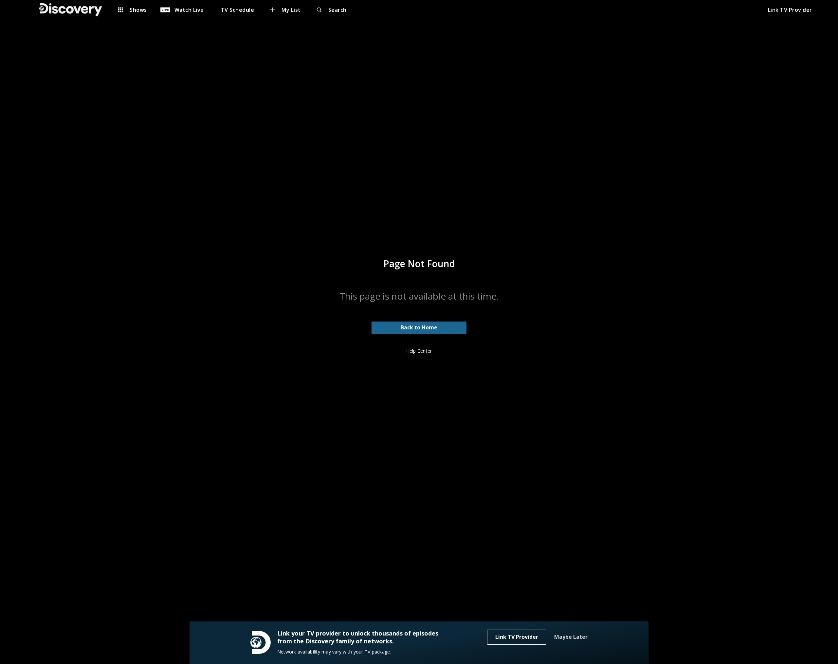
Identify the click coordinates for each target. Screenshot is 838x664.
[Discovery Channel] (74, 9)
